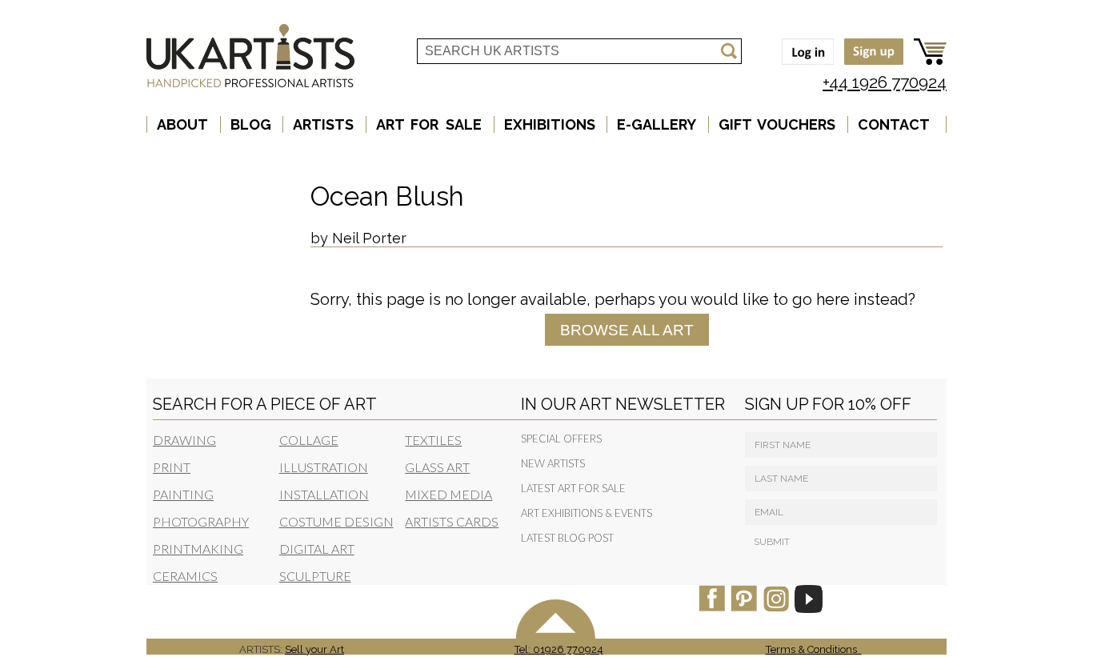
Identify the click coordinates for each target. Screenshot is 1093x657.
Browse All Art (627, 329)
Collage (308, 439)
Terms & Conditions (814, 649)
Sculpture (315, 575)
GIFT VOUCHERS (777, 124)
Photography (201, 521)
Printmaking (198, 548)
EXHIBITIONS (549, 124)
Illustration (323, 467)
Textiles (433, 439)
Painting (183, 494)
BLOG (250, 124)
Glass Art (437, 467)
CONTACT (894, 124)
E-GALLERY (656, 124)
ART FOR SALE (429, 124)
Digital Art (316, 548)
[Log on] (804, 66)
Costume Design (336, 521)
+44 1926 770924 (885, 82)
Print (171, 467)
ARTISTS (323, 124)
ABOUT (182, 124)
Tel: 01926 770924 (558, 649)
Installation (324, 494)
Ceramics (185, 575)
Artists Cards (451, 521)
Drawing (184, 439)
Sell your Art (314, 649)
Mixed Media (448, 494)
